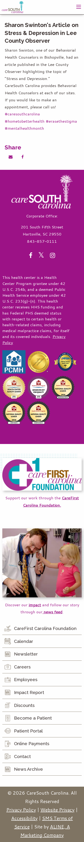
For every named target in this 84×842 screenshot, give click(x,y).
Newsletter (26, 653)
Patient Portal (28, 730)
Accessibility (24, 818)
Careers (22, 666)
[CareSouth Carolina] (13, 6)
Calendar (23, 641)
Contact (22, 756)
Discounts (24, 705)
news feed (52, 611)
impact (35, 604)
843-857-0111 (42, 241)
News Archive (28, 769)
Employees (25, 679)
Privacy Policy (21, 809)
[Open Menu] (78, 7)
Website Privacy (57, 809)
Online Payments (31, 743)
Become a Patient (33, 718)
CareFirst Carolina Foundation (45, 628)
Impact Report (29, 692)
